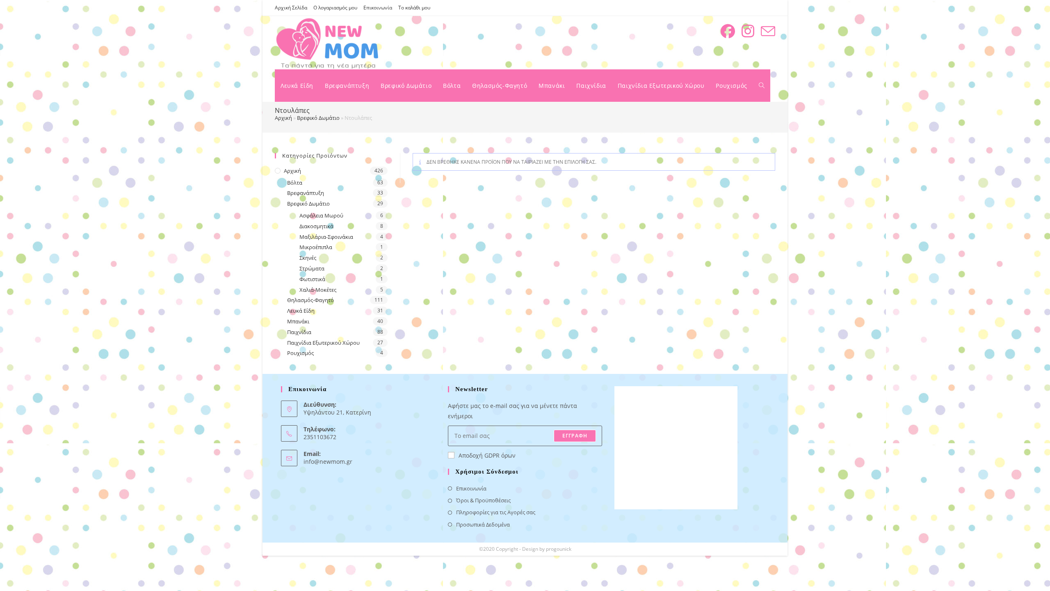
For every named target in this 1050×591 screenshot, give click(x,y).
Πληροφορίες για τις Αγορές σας (495, 512)
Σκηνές (307, 257)
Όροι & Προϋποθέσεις (483, 500)
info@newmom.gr (328, 461)
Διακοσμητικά (316, 226)
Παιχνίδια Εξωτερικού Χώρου (323, 342)
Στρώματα (311, 268)
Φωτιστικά (312, 279)
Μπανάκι (298, 321)
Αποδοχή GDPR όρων (487, 455)
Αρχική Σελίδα (291, 7)
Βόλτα (294, 182)
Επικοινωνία (377, 7)
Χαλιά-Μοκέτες (317, 289)
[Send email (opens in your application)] (768, 31)
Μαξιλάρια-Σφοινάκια (326, 237)
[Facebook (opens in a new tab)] (727, 31)
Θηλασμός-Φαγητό (310, 300)
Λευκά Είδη (301, 310)
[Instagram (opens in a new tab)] (748, 31)
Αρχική (283, 117)
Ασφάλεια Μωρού (321, 215)
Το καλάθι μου (414, 7)
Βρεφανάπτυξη (305, 193)
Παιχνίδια (299, 332)
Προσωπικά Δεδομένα (483, 524)
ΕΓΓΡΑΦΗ (574, 435)
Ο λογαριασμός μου (335, 7)
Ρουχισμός (300, 353)
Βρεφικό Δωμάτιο (318, 117)
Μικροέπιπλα (315, 247)
